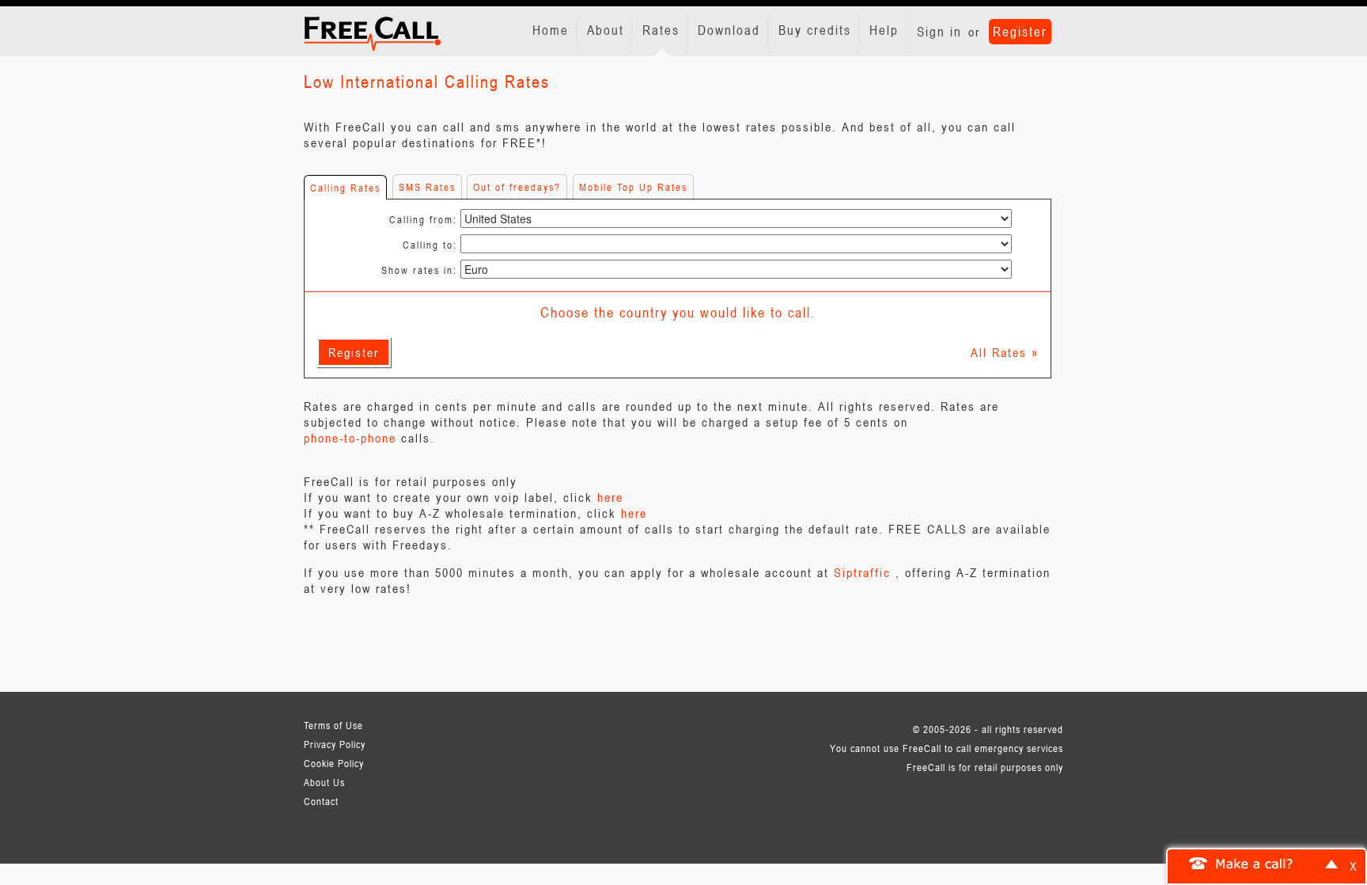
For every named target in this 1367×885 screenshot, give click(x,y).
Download (729, 30)
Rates (661, 30)
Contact (321, 801)
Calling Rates (345, 187)
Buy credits (814, 30)
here (610, 497)
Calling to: (430, 244)
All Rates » (1005, 352)
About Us (324, 782)
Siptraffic (862, 572)
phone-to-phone (350, 438)
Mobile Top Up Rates (633, 186)
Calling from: (423, 219)
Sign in (939, 31)
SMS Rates (427, 186)
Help (884, 30)
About (605, 30)
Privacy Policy (334, 744)
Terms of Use (333, 725)
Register (1020, 31)
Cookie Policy (334, 763)
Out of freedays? (517, 186)
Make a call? (1255, 863)
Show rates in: (419, 270)
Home (550, 30)
